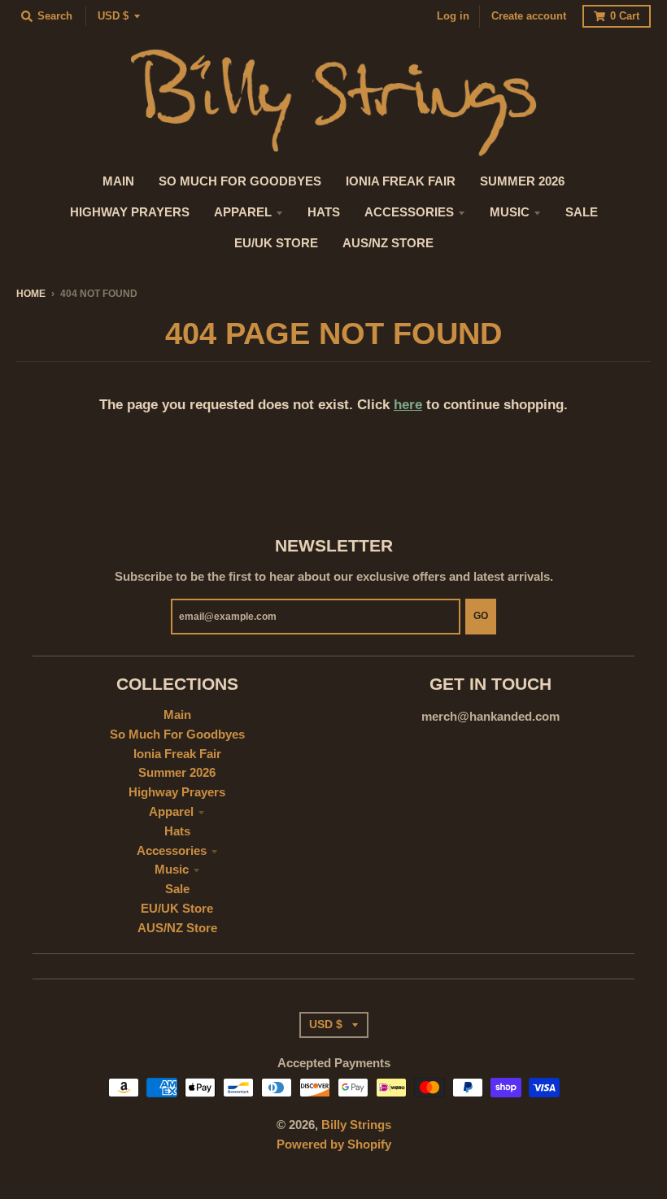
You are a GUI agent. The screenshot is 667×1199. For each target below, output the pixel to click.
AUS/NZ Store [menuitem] (388, 243)
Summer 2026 (177, 772)
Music (172, 869)
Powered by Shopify (334, 1144)
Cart (624, 16)
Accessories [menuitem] (409, 212)
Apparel (171, 811)
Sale (177, 889)
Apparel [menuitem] (243, 212)
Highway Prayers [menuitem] (130, 212)
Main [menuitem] (118, 181)
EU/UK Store (177, 908)
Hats (177, 831)
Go (480, 615)
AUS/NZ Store (177, 928)
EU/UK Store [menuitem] (276, 243)
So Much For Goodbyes (177, 734)
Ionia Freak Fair (177, 754)
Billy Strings (356, 1124)
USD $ (113, 16)
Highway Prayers (177, 792)
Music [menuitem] (510, 212)
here (408, 404)
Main (177, 715)
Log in (453, 16)
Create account (528, 16)
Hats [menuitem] (323, 212)
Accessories (172, 850)
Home (31, 293)
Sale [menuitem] (581, 212)
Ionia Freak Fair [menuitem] (401, 181)
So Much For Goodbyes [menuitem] (240, 181)
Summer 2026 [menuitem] (522, 181)
